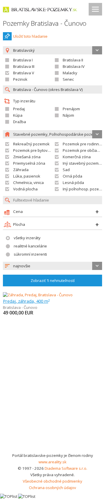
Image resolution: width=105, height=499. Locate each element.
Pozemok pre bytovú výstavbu (40, 150)
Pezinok (20, 79)
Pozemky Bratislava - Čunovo (44, 23)
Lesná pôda (73, 182)
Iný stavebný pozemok (83, 163)
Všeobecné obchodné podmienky (52, 481)
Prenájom (71, 108)
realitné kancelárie (30, 246)
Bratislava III (23, 66)
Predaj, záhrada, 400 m (26, 301)
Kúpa (17, 115)
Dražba (19, 121)
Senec (68, 79)
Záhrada (21, 169)
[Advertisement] (52, 396)
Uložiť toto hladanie (30, 36)
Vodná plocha (25, 189)
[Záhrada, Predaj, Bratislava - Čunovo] (38, 294)
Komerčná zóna (77, 156)
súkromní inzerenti (30, 254)
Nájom (68, 115)
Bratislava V (23, 72)
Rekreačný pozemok (31, 144)
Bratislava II (73, 60)
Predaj (19, 108)
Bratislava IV (74, 66)
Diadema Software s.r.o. (66, 468)
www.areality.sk (52, 461)
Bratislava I (23, 60)
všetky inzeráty (27, 237)
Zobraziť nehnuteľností (53, 280)
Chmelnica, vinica (28, 182)
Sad (66, 169)
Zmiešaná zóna (27, 156)
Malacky (70, 72)
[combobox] (52, 266)
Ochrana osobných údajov (52, 487)
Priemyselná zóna (29, 163)
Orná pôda (72, 176)
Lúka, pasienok (26, 176)
